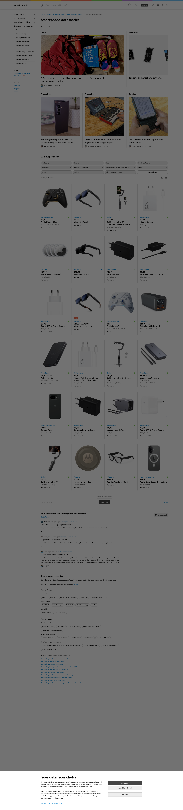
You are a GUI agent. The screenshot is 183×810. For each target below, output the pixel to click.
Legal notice (45, 803)
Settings (125, 794)
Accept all (124, 783)
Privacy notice (57, 803)
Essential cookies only (125, 788)
